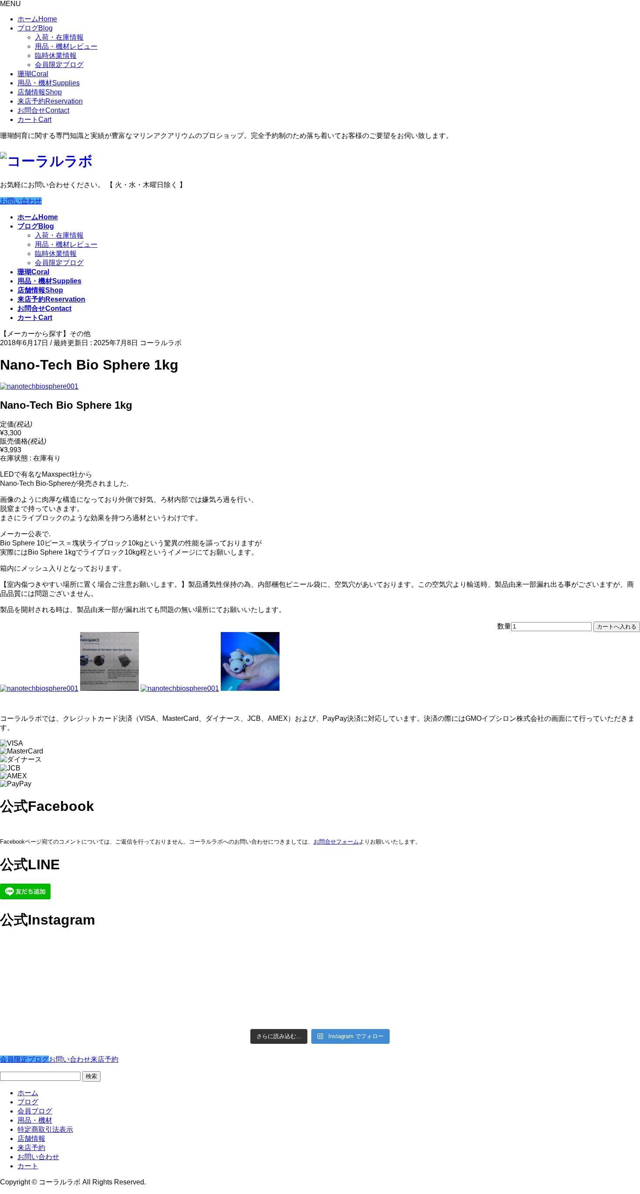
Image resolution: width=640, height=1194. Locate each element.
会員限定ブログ (59, 64)
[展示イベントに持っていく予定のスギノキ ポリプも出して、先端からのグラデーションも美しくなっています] (400, 1003)
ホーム (37, 19)
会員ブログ (34, 1111)
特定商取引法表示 (45, 1129)
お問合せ (43, 110)
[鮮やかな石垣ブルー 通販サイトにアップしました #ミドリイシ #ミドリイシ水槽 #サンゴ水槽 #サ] (561, 998)
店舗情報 (39, 92)
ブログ (35, 28)
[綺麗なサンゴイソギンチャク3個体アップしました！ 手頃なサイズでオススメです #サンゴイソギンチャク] (239, 962)
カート (34, 119)
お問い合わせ (21, 201)
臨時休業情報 (56, 55)
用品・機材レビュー (66, 46)
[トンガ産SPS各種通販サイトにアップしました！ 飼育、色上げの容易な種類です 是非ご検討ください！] (78, 1002)
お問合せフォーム (336, 841)
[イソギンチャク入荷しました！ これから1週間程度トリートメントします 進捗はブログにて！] (239, 994)
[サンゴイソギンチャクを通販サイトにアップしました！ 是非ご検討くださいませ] (400, 953)
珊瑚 (32, 73)
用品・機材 (48, 83)
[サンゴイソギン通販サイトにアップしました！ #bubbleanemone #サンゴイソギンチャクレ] (561, 958)
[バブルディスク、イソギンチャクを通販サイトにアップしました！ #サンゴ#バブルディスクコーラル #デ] (78, 962)
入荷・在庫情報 (59, 37)
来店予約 (50, 101)
